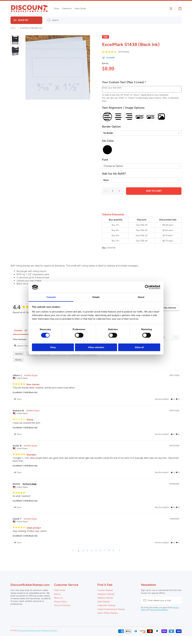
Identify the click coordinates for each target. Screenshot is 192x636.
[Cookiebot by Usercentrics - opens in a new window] (147, 287)
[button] (142, 83)
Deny (53, 347)
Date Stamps (104, 601)
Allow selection (96, 347)
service (18, 353)
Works (18, 359)
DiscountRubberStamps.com (29, 630)
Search (57, 594)
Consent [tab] (51, 297)
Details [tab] (96, 297)
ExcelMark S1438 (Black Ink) (25, 392)
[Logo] (29, 8)
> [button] (119, 550)
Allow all (139, 347)
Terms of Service (62, 605)
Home (12, 28)
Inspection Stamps (106, 605)
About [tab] (141, 297)
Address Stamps (105, 598)
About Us (58, 598)
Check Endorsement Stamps (111, 609)
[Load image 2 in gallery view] (15, 51)
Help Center (60, 590)
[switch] (79, 335)
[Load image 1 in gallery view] (15, 40)
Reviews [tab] (18, 330)
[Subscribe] (178, 600)
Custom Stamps (105, 590)
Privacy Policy (60, 601)
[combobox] (113, 20)
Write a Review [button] (169, 307)
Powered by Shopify (49, 630)
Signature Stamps (106, 594)
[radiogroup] (142, 117)
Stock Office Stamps (107, 613)
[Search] (48, 20)
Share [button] (19, 399)
